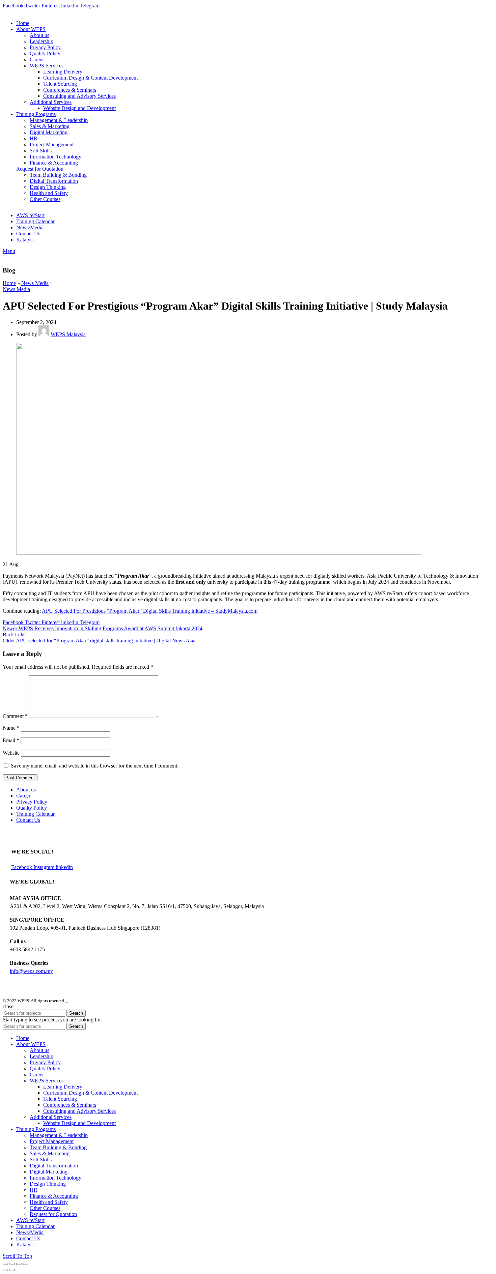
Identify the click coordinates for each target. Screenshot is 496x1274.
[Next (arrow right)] (12, 1270)
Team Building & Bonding (58, 175)
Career (23, 796)
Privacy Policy (31, 802)
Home (9, 283)
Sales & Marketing (50, 126)
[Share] (12, 1264)
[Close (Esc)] (5, 1264)
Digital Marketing (48, 132)
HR (33, 138)
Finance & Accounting (54, 163)
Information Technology (55, 157)
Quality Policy (31, 808)
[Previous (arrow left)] (5, 1270)
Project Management (52, 144)
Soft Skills (41, 150)
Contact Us (28, 820)
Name (11, 728)
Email (11, 740)
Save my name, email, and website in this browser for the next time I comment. (94, 766)
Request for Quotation (39, 169)
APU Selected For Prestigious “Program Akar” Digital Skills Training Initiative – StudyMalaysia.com (149, 611)
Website (11, 753)
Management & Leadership (59, 120)
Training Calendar (35, 814)
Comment (15, 716)
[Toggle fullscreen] (19, 1264)
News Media (35, 283)
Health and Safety (49, 193)
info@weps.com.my (31, 971)
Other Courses (45, 199)
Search (76, 1013)
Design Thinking (48, 187)
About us (26, 789)
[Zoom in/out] (25, 1264)
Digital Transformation (54, 181)
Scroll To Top (17, 1256)
